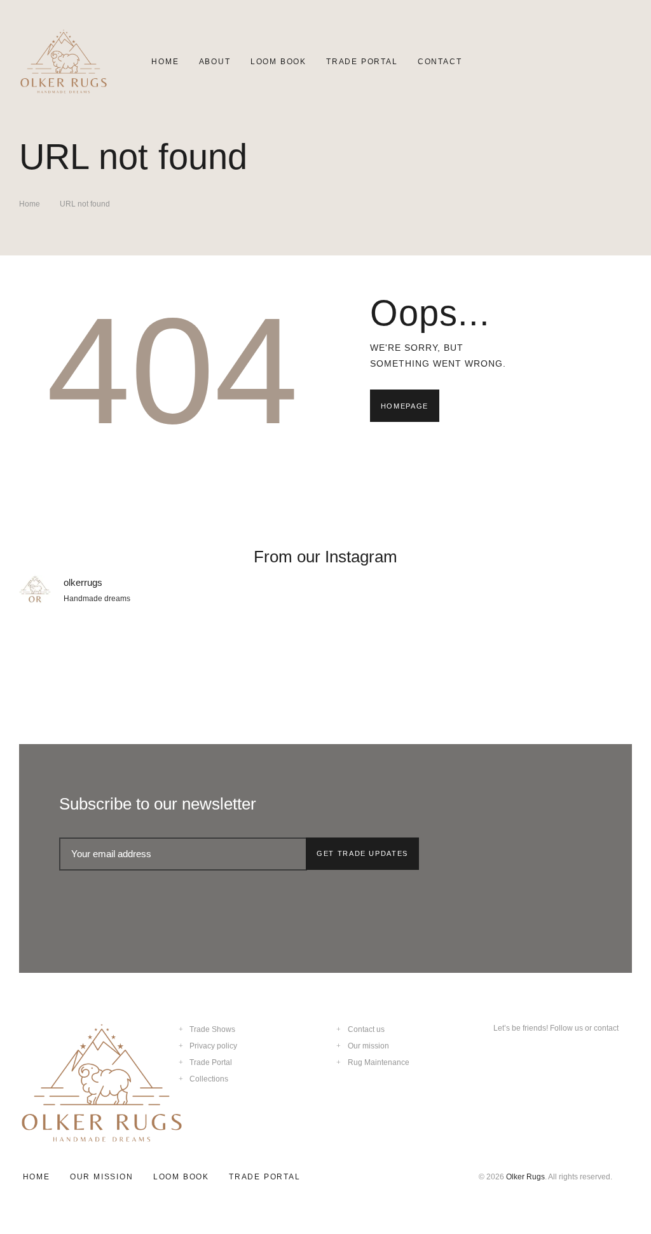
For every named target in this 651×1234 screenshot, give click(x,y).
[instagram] (497, 1054)
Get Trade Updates (362, 853)
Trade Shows (212, 1029)
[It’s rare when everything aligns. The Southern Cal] (558, 659)
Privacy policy (213, 1045)
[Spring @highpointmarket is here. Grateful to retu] (93, 659)
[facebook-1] (521, 1054)
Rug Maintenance (378, 1062)
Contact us (366, 1029)
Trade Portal (210, 1062)
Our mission (368, 1045)
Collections (208, 1079)
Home (29, 204)
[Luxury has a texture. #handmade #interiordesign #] (403, 659)
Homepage (404, 406)
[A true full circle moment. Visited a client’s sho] (248, 659)
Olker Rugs (525, 1176)
